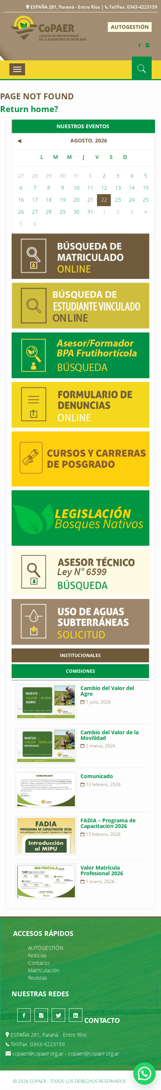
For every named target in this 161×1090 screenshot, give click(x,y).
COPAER (48, 28)
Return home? (29, 108)
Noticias (37, 955)
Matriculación (43, 970)
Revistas (37, 977)
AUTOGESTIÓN (130, 26)
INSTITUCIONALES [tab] (80, 655)
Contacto (38, 962)
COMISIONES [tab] (80, 671)
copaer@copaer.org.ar (37, 1053)
